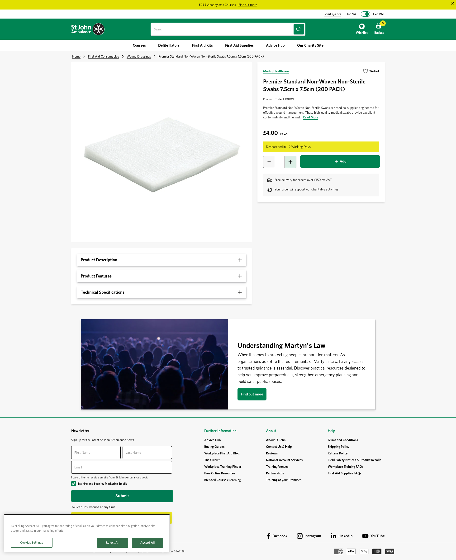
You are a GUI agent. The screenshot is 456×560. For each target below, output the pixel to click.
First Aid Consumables (103, 56)
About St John (275, 440)
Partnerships (275, 473)
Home (76, 56)
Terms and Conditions (343, 440)
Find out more (252, 394)
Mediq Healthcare (276, 71)
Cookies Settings (31, 542)
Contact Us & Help (279, 446)
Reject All (112, 542)
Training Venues (277, 466)
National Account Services (284, 460)
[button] (371, 71)
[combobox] (228, 29)
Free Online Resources (219, 473)
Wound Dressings (139, 56)
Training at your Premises (283, 480)
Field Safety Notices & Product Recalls (354, 460)
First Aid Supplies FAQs (344, 473)
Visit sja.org (332, 14)
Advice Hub (212, 440)
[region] (87, 533)
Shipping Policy (338, 446)
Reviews (272, 453)
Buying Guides (214, 446)
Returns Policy (338, 453)
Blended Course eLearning (222, 480)
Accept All (147, 542)
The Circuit (212, 460)
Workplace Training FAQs (345, 466)
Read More (310, 117)
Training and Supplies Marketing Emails (102, 483)
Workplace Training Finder (222, 466)
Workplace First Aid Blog (221, 453)
